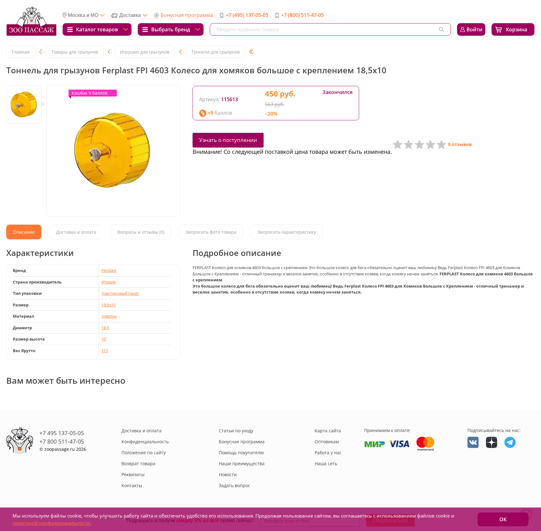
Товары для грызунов (74, 52)
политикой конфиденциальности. (52, 523)
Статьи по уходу (236, 431)
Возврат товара (138, 463)
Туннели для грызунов (215, 52)
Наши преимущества (242, 463)
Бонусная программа (187, 15)
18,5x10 (108, 305)
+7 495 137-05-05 (61, 433)
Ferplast (108, 270)
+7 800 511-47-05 (61, 441)
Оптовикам (327, 442)
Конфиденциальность (145, 442)
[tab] (23, 232)
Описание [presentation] (24, 232)
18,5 (105, 328)
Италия (108, 282)
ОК (503, 519)
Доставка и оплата (141, 431)
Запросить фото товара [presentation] (211, 232)
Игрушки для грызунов (144, 52)
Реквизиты (133, 474)
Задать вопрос (234, 485)
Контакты (131, 485)
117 (104, 350)
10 (103, 339)
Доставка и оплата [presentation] (76, 232)
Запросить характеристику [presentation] (287, 232)
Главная (20, 52)
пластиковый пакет (120, 293)
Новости (228, 474)
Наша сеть (326, 463)
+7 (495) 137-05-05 (247, 15)
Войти (474, 29)
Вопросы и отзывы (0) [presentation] (140, 232)
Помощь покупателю (241, 453)
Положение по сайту (143, 453)
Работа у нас (328, 453)
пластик (109, 316)
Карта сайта (328, 431)
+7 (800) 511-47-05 (302, 15)
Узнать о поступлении (228, 139)
